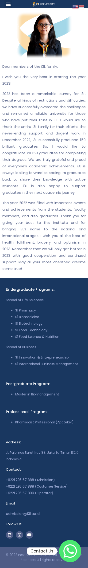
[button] (8, 4)
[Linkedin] (9, 535)
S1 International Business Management (46, 364)
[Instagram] (19, 535)
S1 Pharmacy (25, 310)
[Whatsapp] (70, 551)
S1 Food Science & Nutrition (37, 336)
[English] (75, 7)
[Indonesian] (81, 7)
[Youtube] (29, 535)
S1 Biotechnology (28, 323)
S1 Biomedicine (27, 317)
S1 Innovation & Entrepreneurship (42, 357)
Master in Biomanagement (37, 394)
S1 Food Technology (31, 330)
